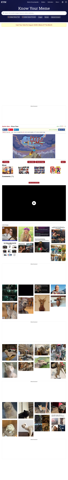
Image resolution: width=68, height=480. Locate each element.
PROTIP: (4, 132)
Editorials (50, 2)
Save (11, 129)
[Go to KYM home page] (3, 2)
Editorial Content (55, 17)
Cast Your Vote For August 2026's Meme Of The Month (34, 25)
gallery (23, 132)
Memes (46, 17)
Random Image (40, 162)
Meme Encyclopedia (33, 2)
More (57, 2)
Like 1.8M (62, 129)
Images (40, 17)
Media (43, 2)
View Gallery (31, 162)
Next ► (63, 162)
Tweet (16, 129)
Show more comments (34, 182)
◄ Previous (5, 162)
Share (5, 129)
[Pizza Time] (34, 146)
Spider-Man (6, 126)
